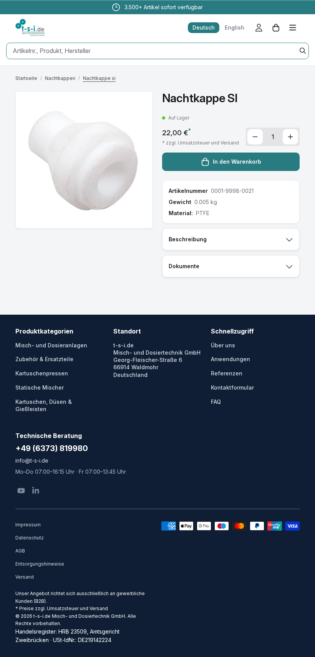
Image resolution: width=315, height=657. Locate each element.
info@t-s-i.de (31, 460)
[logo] (30, 27)
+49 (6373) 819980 (51, 448)
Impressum (28, 525)
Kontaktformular (232, 387)
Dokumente (184, 266)
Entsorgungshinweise (39, 564)
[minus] (255, 136)
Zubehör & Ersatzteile (44, 359)
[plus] (290, 136)
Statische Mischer (39, 387)
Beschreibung (188, 239)
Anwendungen (230, 359)
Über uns (223, 345)
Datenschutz (29, 538)
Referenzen (226, 373)
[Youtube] (21, 490)
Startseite (26, 78)
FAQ (216, 401)
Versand (24, 577)
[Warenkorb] (276, 28)
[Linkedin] (35, 490)
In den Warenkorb (237, 161)
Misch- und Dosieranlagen (51, 345)
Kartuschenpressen (41, 373)
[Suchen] (303, 51)
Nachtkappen (60, 78)
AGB (20, 551)
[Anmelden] (259, 28)
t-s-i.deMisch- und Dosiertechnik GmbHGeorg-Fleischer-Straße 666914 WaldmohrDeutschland (157, 360)
